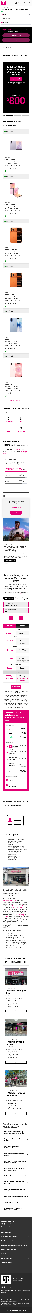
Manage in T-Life (16, 35)
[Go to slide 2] (14, 116)
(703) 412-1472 (12, 1001)
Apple (15, 915)
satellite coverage (19, 907)
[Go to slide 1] (6, 116)
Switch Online (16, 40)
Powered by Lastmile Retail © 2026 (16, 1310)
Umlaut (18, 449)
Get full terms (16, 85)
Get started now (10, 560)
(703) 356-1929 (12, 1052)
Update (16, 512)
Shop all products (16, 400)
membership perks (9, 900)
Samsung (20, 915)
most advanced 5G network (19, 906)
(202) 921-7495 (12, 1103)
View (16, 1011)
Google (5, 916)
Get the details (16, 79)
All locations (7, 47)
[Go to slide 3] (22, 116)
